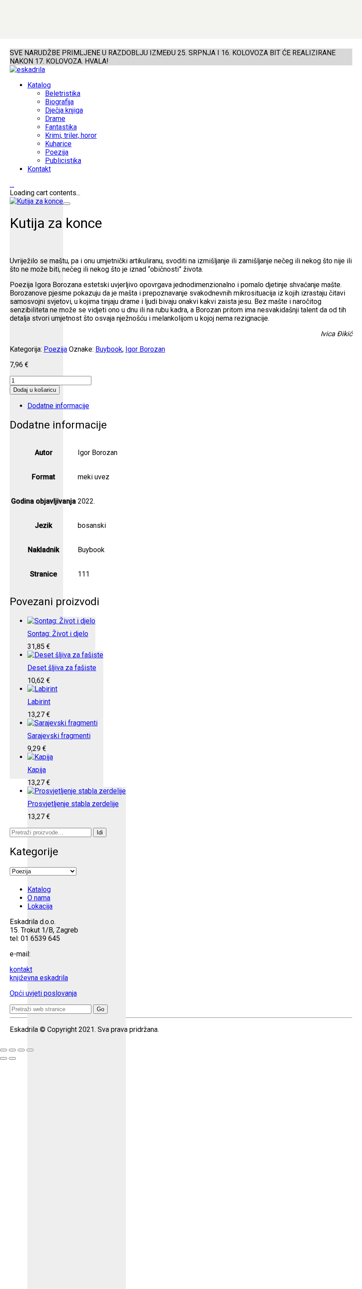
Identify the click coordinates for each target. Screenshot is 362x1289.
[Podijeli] (21, 1050)
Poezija (55, 349)
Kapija (36, 770)
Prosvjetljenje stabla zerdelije (73, 804)
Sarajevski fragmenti (58, 736)
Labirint (38, 702)
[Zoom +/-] (3, 1050)
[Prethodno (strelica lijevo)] (3, 1058)
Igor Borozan (145, 349)
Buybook (108, 349)
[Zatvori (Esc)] (30, 1050)
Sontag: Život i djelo (57, 633)
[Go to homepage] (27, 69)
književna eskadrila (39, 978)
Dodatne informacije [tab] (58, 406)
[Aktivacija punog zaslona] (12, 1050)
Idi (100, 832)
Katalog (39, 889)
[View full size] (66, 203)
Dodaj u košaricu (34, 390)
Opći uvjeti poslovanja (43, 993)
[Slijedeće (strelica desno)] (12, 1058)
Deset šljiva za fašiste (61, 667)
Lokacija (40, 906)
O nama (38, 898)
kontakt (21, 969)
